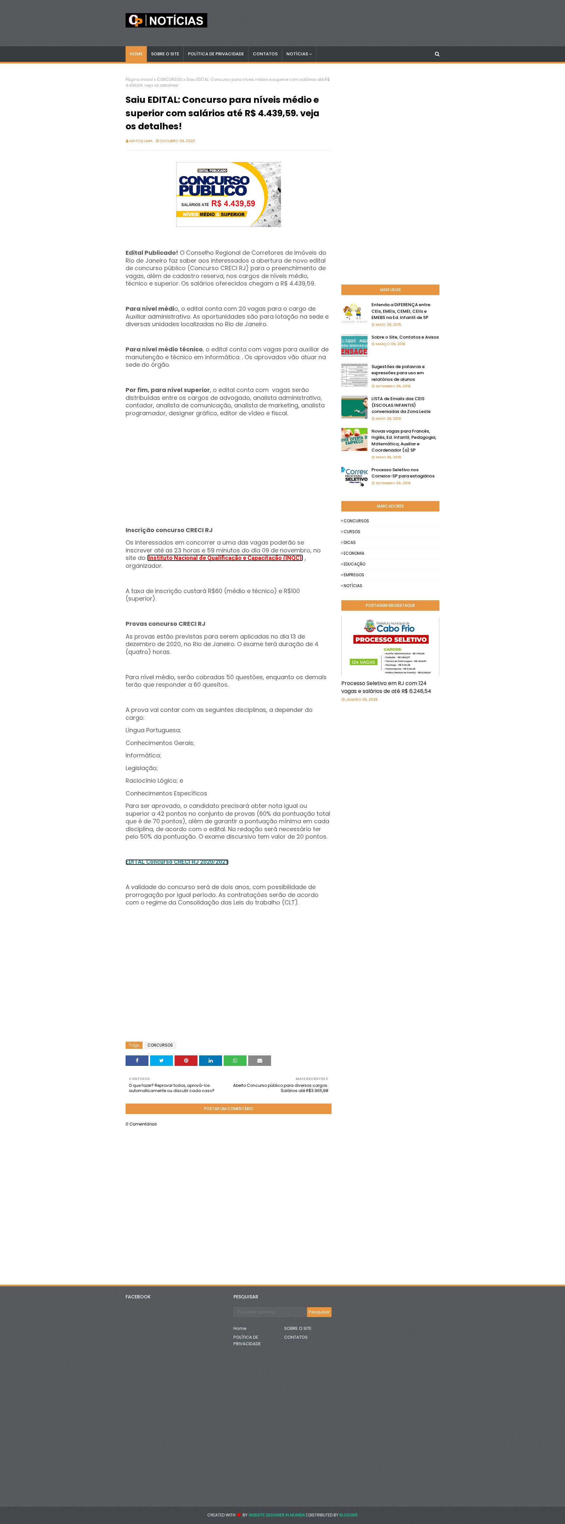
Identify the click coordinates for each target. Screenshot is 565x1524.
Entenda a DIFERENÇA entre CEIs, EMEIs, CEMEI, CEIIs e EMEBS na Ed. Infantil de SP (400, 311)
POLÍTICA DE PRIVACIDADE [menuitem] (216, 54)
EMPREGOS (354, 575)
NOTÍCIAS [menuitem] (297, 54)
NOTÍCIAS (353, 585)
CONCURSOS (169, 79)
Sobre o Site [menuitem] (165, 54)
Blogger (348, 1515)
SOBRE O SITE (298, 1328)
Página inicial (139, 79)
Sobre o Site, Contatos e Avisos (405, 337)
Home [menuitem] (136, 54)
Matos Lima (141, 140)
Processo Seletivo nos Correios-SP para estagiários (403, 473)
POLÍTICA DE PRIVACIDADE (247, 1340)
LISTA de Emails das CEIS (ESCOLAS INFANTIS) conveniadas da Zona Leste (401, 405)
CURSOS (352, 531)
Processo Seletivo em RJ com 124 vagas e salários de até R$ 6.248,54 (386, 687)
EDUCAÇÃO (354, 564)
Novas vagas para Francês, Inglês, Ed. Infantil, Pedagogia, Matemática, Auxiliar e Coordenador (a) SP (403, 441)
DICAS (350, 542)
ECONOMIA (354, 553)
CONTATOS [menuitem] (265, 54)
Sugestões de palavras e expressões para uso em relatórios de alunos (398, 372)
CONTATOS (296, 1337)
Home (240, 1328)
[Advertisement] (229, 463)
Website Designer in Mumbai (276, 1515)
